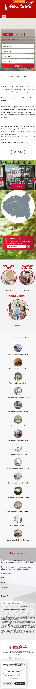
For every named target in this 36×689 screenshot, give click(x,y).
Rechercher (18, 66)
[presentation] (1, 179)
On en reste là (19, 663)
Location (19, 34)
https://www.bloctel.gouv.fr (6, 633)
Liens (24, 652)
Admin (27, 652)
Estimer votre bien (19, 1)
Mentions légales (12, 652)
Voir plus (18, 152)
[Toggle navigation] (4, 16)
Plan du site (5, 652)
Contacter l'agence (28, 607)
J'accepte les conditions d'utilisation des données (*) (15, 609)
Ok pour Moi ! (20, 683)
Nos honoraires (19, 652)
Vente (8, 34)
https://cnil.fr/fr (15, 628)
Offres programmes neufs (12, 40)
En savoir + (18, 186)
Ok (28, 247)
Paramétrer (8, 683)
